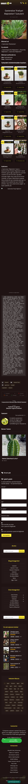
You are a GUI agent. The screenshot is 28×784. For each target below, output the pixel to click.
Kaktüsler (5, 460)
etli (22, 694)
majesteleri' (4, 387)
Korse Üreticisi (14, 770)
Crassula (12, 694)
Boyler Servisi (14, 768)
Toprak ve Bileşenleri (14, 607)
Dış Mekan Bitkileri (14, 603)
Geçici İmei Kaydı (14, 772)
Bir (18, 688)
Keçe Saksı (14, 763)
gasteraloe (7, 385)
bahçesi (20, 686)
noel (15, 702)
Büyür (21, 691)
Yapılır (7, 710)
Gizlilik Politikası (14, 759)
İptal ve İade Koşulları (14, 757)
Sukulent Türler (17, 382)
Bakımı (10, 688)
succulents (8, 705)
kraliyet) (12, 385)
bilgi (15, 688)
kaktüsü (6, 699)
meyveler (18, 699)
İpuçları (17, 710)
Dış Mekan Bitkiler (14, 576)
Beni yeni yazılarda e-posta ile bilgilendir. (12, 531)
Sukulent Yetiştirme (14, 570)
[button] (25, 3)
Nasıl (6, 702)
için (17, 697)
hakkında (12, 697)
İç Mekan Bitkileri (14, 601)
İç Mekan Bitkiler (14, 574)
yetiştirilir (12, 710)
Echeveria (18, 694)
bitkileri (6, 691)
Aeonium (13, 683)
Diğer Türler (14, 580)
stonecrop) (20, 702)
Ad (2, 502)
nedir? (11, 702)
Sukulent (6, 382)
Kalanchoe (12, 699)
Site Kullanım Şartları (14, 755)
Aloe (22, 683)
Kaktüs (21, 697)
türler (18, 708)
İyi (21, 710)
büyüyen (6, 694)
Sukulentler (14, 597)
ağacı (11, 686)
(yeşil (8, 683)
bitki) (22, 688)
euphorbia (7, 697)
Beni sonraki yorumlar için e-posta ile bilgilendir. (8, 525)
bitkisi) (11, 691)
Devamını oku (21, 161)
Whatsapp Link (14, 765)
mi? (22, 699)
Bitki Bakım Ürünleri (14, 605)
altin (7, 686)
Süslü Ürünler (14, 595)
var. (22, 708)
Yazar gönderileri (19, 415)
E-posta (4, 509)
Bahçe (14, 578)
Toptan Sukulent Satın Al (14, 761)
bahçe (15, 686)
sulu (14, 708)
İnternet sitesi (5, 516)
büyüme (16, 691)
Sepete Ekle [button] (8, 87)
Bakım (6, 688)
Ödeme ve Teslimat (14, 752)
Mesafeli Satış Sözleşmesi (14, 750)
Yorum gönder (6, 535)
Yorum (3, 487)
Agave (18, 683)
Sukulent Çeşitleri (8, 708)
